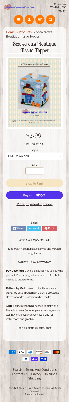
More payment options (35, 204)
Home (10, 32)
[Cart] (40, 19)
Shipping (34, 378)
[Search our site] (50, 19)
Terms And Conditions (41, 370)
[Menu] (18, 19)
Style (34, 150)
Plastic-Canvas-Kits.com (38, 388)
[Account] (29, 19)
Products (25, 32)
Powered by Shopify (34, 394)
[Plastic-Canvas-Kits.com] (19, 8)
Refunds (51, 374)
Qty (34, 165)
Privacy (36, 374)
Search (17, 370)
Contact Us (20, 374)
